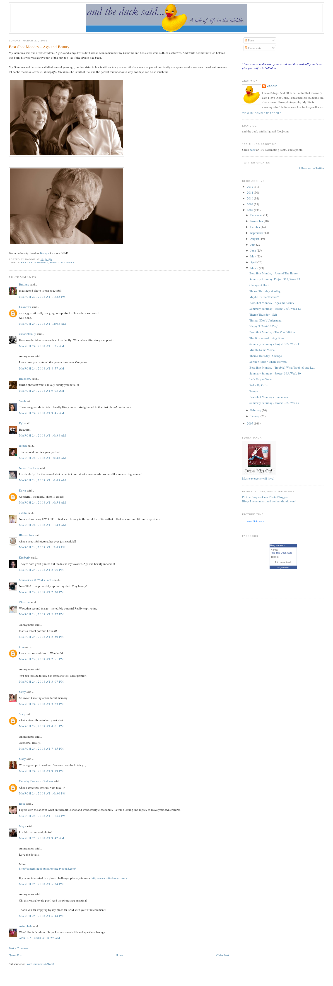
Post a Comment (19, 948)
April (253, 262)
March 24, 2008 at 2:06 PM (41, 570)
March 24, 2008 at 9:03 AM (42, 391)
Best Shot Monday (34, 262)
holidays (67, 262)
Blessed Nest (27, 535)
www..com (255, 521)
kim (21, 647)
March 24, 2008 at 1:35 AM (42, 346)
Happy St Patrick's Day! (263, 326)
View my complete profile (262, 113)
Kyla (22, 423)
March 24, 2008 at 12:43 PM (42, 547)
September (257, 233)
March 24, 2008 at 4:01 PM (41, 726)
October (255, 227)
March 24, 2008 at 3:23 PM (41, 704)
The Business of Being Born (266, 338)
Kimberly (25, 557)
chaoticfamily (27, 334)
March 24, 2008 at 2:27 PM (41, 614)
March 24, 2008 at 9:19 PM (41, 771)
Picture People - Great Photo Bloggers (265, 497)
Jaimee (23, 446)
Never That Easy (29, 468)
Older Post (222, 955)
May (253, 256)
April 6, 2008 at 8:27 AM (39, 938)
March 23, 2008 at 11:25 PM (42, 297)
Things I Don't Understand (265, 320)
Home (119, 955)
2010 (250, 198)
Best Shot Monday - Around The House (273, 273)
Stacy (22, 714)
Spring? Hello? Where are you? (268, 362)
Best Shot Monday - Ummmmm (268, 397)
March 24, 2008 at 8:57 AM (42, 368)
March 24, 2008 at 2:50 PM (41, 637)
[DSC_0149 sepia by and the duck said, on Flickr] (66, 155)
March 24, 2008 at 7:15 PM (41, 748)
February (256, 410)
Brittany (24, 284)
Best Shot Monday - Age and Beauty (39, 46)
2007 (250, 423)
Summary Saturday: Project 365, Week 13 (274, 279)
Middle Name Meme (262, 350)
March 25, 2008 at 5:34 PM (41, 884)
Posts (250, 40)
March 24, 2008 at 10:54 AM (42, 502)
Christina (24, 602)
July (253, 244)
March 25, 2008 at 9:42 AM (42, 838)
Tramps (253, 391)
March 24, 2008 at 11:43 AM (42, 525)
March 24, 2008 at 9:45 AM (42, 413)
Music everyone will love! (258, 478)
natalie (23, 513)
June (253, 250)
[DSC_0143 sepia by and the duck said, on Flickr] (66, 244)
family (54, 262)
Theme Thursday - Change (265, 356)
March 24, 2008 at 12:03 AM (42, 323)
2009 (250, 204)
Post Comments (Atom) (40, 964)
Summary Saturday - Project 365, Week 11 (275, 344)
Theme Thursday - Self (263, 314)
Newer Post (15, 955)
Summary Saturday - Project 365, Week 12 (275, 309)
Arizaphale (25, 926)
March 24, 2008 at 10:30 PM (42, 793)
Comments (254, 48)
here (253, 150)
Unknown (25, 307)
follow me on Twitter (311, 168)
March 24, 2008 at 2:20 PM (41, 592)
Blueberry (25, 379)
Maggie (272, 86)
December (256, 215)
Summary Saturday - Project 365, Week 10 (275, 373)
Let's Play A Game (260, 379)
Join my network (283, 562)
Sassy (22, 692)
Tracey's (44, 253)
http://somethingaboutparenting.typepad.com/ (47, 868)
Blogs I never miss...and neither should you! (269, 501)
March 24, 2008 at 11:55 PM (42, 816)
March (254, 268)
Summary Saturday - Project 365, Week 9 (274, 403)
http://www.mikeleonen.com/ (109, 878)
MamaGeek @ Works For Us (36, 580)
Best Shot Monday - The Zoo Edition (272, 332)
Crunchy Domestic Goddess (36, 781)
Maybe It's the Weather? (264, 297)
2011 (250, 192)
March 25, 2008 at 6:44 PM (41, 916)
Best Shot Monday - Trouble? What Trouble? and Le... (282, 367)
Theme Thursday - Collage (265, 291)
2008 (250, 210)
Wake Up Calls (258, 385)
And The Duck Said (281, 552)
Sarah (22, 401)
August (255, 239)
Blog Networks (283, 567)
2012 (250, 187)
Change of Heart (259, 285)
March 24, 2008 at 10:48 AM (42, 458)
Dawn (22, 490)
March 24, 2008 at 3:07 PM (41, 681)
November (257, 221)
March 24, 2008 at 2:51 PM (41, 659)
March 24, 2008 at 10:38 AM (42, 435)
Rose (22, 803)
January (255, 416)
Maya (22, 826)
